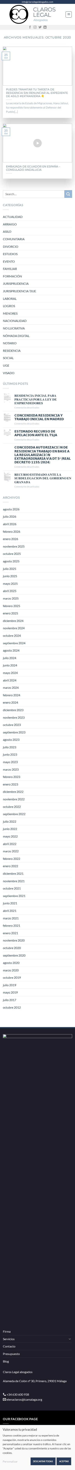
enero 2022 (10, 866)
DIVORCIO (10, 246)
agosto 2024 (11, 650)
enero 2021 (10, 933)
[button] (69, 14)
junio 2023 (10, 754)
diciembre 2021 (13, 873)
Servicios (9, 1339)
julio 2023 (9, 747)
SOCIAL (8, 358)
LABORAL (10, 298)
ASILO (7, 231)
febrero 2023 (11, 777)
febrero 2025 (11, 606)
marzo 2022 (11, 851)
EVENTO (9, 261)
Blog (6, 1361)
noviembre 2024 (14, 628)
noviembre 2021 (14, 881)
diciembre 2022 (13, 791)
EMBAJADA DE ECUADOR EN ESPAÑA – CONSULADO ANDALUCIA (33, 168)
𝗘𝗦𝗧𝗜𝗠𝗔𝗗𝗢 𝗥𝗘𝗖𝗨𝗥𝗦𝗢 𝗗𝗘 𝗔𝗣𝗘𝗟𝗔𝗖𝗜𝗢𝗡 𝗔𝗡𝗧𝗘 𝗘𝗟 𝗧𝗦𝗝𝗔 (35, 433)
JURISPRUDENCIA (16, 283)
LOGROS (9, 306)
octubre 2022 (12, 806)
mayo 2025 (10, 583)
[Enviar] (68, 194)
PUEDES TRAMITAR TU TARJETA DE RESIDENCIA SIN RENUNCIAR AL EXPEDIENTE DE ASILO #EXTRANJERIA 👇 (37, 93)
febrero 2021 (11, 925)
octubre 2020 (12, 948)
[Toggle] (70, 1338)
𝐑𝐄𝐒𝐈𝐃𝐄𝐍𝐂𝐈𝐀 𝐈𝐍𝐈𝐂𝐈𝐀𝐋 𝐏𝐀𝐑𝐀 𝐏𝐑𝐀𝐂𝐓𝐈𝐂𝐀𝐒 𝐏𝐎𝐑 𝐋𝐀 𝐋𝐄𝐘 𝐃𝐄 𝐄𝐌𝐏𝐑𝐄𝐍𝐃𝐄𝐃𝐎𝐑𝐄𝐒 (35, 399)
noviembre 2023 (14, 717)
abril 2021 (9, 910)
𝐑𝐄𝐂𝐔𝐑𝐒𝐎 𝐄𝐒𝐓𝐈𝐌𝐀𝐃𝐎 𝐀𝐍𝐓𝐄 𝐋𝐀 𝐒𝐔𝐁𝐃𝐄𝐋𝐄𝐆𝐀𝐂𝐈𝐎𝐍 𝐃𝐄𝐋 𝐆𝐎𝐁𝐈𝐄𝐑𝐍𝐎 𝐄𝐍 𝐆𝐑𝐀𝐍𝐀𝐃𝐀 (42, 478)
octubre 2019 (12, 977)
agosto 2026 (11, 509)
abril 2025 (9, 591)
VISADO (8, 373)
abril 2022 (9, 844)
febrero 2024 (11, 695)
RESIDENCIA (12, 350)
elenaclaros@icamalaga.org (24, 1399)
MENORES (10, 313)
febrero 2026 (11, 531)
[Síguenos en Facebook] (30, 27)
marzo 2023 (11, 769)
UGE (6, 365)
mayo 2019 (10, 992)
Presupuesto (11, 1354)
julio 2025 (9, 568)
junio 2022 (10, 829)
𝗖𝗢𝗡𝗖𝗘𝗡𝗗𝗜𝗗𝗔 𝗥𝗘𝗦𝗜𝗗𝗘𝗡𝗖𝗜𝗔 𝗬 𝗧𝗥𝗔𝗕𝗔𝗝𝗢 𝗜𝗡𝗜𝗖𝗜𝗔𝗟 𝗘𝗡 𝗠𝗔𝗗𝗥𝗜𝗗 (39, 417)
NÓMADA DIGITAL (16, 336)
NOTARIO (10, 343)
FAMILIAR (10, 268)
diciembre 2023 (13, 710)
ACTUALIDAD (12, 216)
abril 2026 (9, 524)
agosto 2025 (11, 561)
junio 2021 (10, 903)
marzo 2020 (11, 970)
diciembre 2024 (13, 620)
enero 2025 (10, 613)
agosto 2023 (11, 739)
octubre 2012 (12, 1007)
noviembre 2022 (14, 799)
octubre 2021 (12, 888)
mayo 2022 (10, 836)
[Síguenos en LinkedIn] (45, 27)
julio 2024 (9, 658)
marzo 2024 (11, 687)
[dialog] (37, 1447)
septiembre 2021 (14, 896)
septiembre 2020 (14, 955)
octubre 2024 (12, 635)
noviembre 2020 (14, 940)
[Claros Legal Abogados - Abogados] (34, 14)
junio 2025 (10, 576)
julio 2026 (9, 516)
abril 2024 (9, 680)
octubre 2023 (12, 725)
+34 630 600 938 (18, 1394)
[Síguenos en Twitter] (40, 27)
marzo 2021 (11, 918)
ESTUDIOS (10, 254)
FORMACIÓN (12, 276)
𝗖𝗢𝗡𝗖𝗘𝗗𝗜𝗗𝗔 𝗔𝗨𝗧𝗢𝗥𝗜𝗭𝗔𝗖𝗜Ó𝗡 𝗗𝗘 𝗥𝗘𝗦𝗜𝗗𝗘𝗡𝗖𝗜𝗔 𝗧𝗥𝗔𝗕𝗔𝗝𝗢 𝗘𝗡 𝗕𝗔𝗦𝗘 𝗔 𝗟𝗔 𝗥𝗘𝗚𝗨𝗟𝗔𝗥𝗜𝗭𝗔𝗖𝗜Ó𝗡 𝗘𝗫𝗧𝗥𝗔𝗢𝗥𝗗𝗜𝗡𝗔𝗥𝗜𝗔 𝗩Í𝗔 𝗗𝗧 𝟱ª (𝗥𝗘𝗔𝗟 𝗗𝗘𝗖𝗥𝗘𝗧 (42, 454)
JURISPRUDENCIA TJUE (19, 291)
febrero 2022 (11, 858)
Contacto (9, 1346)
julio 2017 (9, 1000)
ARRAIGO (10, 224)
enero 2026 (10, 539)
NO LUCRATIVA (14, 328)
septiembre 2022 (14, 814)
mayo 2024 (10, 673)
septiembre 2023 (14, 732)
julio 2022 (9, 821)
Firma (7, 1331)
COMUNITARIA (14, 239)
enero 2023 (10, 784)
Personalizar (10, 1461)
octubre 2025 (12, 553)
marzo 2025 (11, 598)
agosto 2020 (11, 962)
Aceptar (64, 1461)
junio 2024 (10, 665)
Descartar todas (43, 1461)
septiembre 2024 (14, 643)
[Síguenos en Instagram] (35, 27)
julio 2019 (9, 985)
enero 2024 (10, 702)
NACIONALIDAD (15, 321)
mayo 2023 (10, 762)
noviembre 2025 (14, 546)
